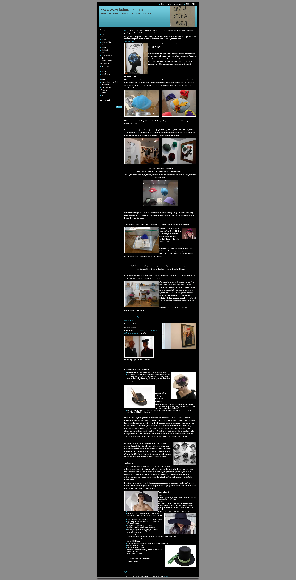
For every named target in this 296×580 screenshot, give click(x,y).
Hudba (103, 71)
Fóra (102, 95)
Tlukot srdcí (105, 85)
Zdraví (103, 93)
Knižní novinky (106, 74)
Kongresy (104, 77)
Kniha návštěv (106, 42)
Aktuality (104, 47)
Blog (102, 45)
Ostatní (103, 79)
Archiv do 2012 (106, 39)
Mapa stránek (178, 4)
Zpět (125, 572)
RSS (187, 4)
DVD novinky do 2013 (108, 55)
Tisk (193, 4)
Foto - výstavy (106, 66)
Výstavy (104, 90)
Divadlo (103, 53)
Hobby (103, 69)
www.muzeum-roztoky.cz (132, 317)
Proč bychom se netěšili (109, 82)
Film (102, 58)
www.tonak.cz (129, 320)
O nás (103, 37)
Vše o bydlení (106, 87)
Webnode (167, 576)
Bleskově (104, 50)
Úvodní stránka (166, 4)
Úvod (126, 30)
